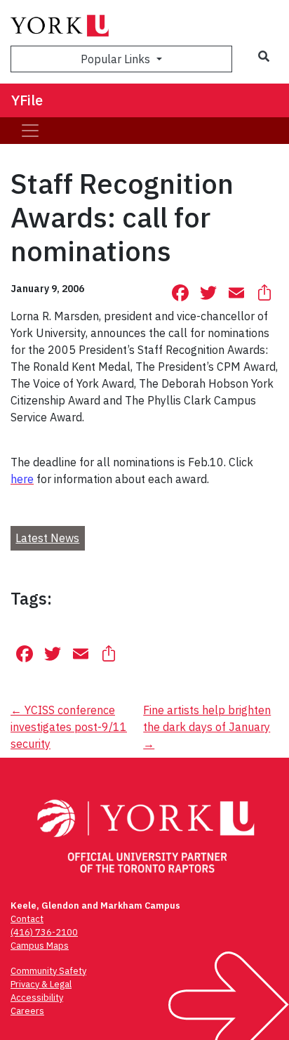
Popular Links (117, 59)
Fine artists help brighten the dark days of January (207, 727)
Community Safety (48, 971)
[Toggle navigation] (30, 130)
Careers (27, 1011)
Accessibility (37, 997)
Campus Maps (40, 946)
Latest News (47, 538)
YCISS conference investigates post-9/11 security (69, 727)
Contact (27, 919)
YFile (27, 100)
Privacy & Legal (41, 984)
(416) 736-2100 (44, 932)
